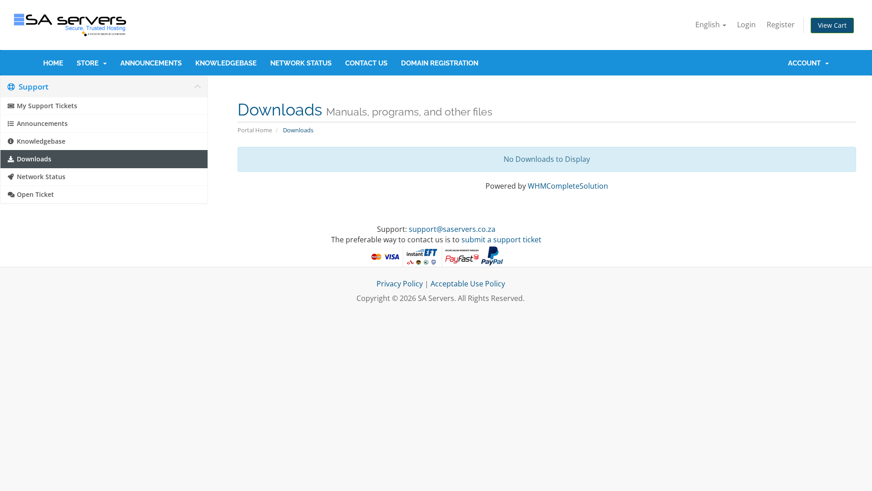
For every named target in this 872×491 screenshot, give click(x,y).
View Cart (832, 25)
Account (806, 63)
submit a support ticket (501, 240)
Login (746, 25)
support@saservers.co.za (452, 229)
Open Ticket (34, 194)
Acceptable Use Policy (468, 284)
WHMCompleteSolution (568, 186)
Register (781, 25)
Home (53, 63)
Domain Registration (439, 63)
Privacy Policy (400, 284)
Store (89, 63)
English (708, 25)
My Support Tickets (46, 106)
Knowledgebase (226, 63)
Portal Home (255, 130)
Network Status (301, 63)
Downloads (33, 159)
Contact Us (366, 63)
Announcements (151, 63)
